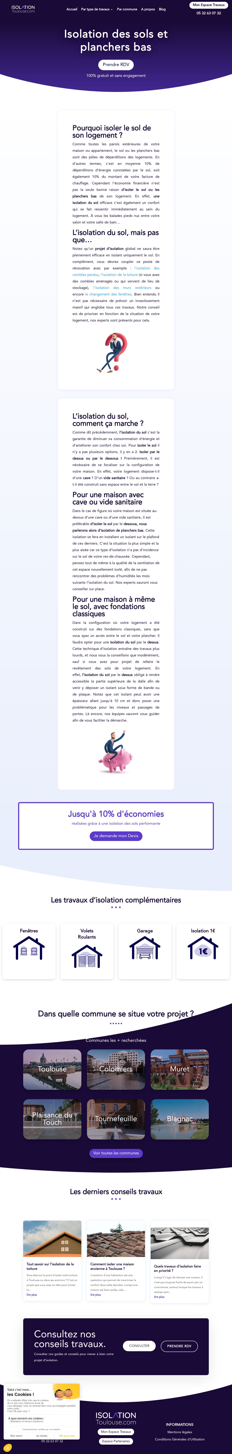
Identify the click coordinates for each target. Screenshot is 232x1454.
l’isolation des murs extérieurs (122, 288)
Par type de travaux (95, 9)
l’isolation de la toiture (119, 275)
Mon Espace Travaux (209, 5)
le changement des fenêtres (108, 294)
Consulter (139, 1346)
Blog (162, 9)
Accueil (72, 9)
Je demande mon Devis (116, 836)
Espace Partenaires (116, 1441)
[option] (29, 951)
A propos (148, 9)
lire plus (32, 1295)
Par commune (127, 9)
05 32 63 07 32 (209, 13)
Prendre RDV (116, 65)
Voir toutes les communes (116, 1153)
